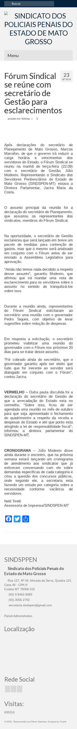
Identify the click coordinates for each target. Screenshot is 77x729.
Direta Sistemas (39, 721)
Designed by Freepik (57, 722)
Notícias (25, 118)
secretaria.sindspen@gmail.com (30, 605)
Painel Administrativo (18, 616)
